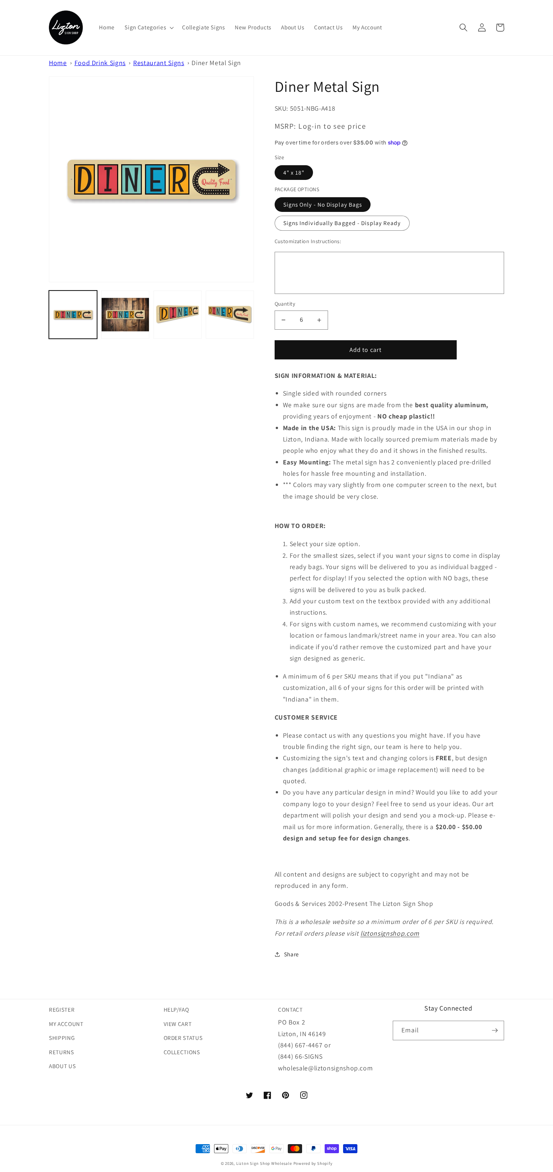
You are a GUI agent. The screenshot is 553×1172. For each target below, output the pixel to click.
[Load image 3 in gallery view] (177, 315)
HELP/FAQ (176, 1009)
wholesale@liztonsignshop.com (325, 1068)
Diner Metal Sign (216, 62)
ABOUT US (62, 1066)
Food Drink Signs (100, 62)
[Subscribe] (495, 1030)
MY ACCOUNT (66, 1023)
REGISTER (61, 1009)
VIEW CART (178, 1023)
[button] (148, 27)
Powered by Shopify (313, 1163)
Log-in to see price (332, 126)
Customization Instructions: (308, 241)
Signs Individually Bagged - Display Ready (342, 223)
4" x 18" (294, 172)
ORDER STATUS (183, 1037)
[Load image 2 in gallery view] (125, 315)
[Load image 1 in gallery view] (73, 315)
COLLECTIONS (182, 1052)
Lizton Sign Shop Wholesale (264, 1163)
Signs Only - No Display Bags (322, 204)
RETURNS (61, 1052)
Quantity (285, 303)
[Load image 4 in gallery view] (230, 315)
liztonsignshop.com (389, 933)
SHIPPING (61, 1037)
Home (58, 62)
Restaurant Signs (158, 62)
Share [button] (291, 954)
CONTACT (290, 1009)
